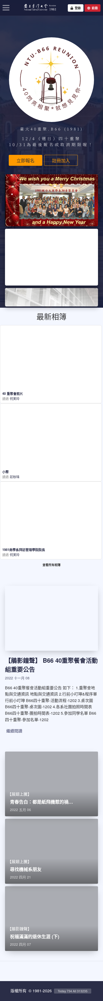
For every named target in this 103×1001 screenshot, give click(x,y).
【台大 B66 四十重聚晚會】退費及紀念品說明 (51, 241)
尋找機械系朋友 (26, 869)
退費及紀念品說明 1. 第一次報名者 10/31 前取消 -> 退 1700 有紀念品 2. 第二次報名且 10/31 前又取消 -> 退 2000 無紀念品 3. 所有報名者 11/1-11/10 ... (51, 257)
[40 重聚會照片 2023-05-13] (51, 345)
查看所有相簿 (51, 565)
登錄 (77, 8)
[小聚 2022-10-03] (51, 423)
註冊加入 (61, 160)
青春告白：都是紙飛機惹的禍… (41, 802)
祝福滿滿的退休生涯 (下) (34, 936)
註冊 (94, 8)
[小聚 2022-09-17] (26, 455)
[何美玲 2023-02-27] (26, 377)
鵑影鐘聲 (23, 660)
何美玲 (14, 398)
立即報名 (25, 160)
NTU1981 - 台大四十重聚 (38, 11)
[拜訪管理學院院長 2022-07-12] (51, 501)
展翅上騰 (20, 794)
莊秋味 (14, 476)
